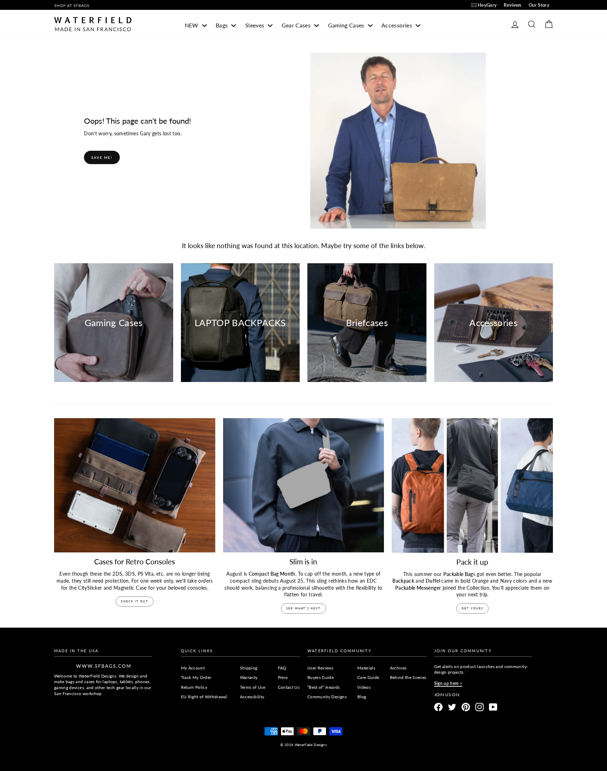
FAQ (282, 667)
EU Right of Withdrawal (204, 696)
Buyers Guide (320, 677)
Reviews (512, 5)
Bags (222, 25)
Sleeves (255, 25)
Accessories (397, 25)
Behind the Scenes (408, 677)
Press (283, 677)
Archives (398, 667)
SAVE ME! (101, 157)
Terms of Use (252, 687)
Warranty (249, 677)
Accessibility (252, 696)
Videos (364, 687)
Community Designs (327, 696)
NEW (192, 25)
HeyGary (487, 5)
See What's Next (303, 608)
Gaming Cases (347, 25)
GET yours (472, 608)
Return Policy (194, 687)
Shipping (248, 667)
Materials (366, 667)
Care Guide (368, 677)
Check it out (134, 601)
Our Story (539, 5)
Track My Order (196, 677)
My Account (193, 667)
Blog (361, 696)
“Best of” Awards (323, 687)
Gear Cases (297, 25)
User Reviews (320, 667)
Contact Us (289, 687)
